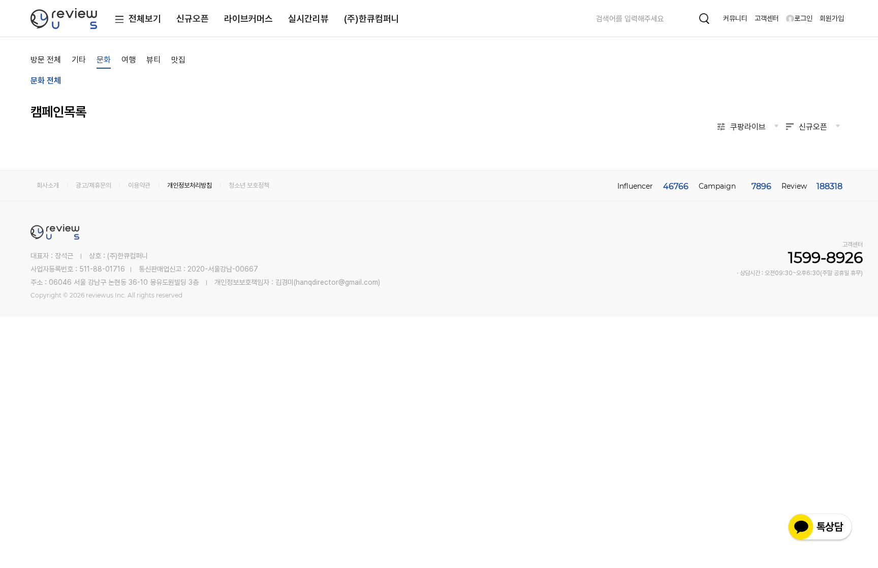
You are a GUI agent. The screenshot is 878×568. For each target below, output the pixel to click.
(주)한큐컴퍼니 (371, 18)
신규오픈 (192, 18)
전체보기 (145, 18)
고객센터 (767, 18)
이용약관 (139, 185)
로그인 (803, 18)
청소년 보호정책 (249, 185)
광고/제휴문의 (93, 185)
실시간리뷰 (308, 18)
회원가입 (832, 18)
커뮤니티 (735, 18)
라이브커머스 (248, 18)
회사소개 (48, 185)
